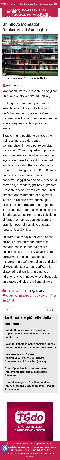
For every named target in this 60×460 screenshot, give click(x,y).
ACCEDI (44, 14)
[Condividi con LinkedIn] (4, 300)
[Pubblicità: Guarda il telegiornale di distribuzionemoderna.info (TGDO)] (30, 421)
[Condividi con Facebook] (50, 295)
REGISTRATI (45, 17)
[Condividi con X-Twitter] (54, 295)
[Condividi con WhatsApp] (8, 300)
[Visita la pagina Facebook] (20, 12)
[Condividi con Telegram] (12, 300)
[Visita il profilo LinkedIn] (8, 12)
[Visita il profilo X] (8, 17)
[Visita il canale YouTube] (14, 12)
